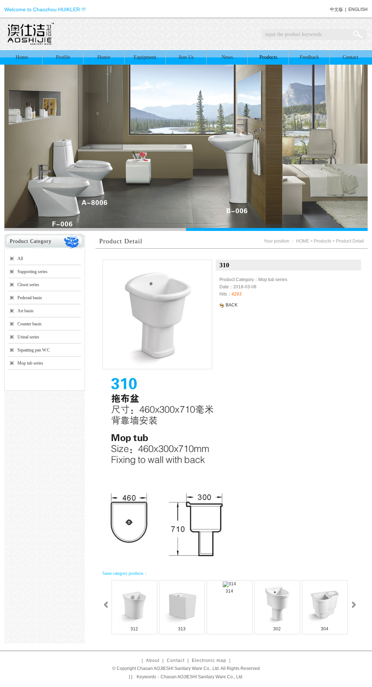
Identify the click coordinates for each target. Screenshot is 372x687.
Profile (63, 57)
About (152, 660)
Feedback (309, 57)
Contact (350, 57)
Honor (103, 57)
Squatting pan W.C (33, 350)
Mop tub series (30, 363)
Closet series (28, 284)
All (20, 258)
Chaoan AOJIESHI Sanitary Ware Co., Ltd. (202, 676)
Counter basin (29, 323)
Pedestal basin (29, 297)
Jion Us (186, 57)
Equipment (145, 57)
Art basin (25, 310)
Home (22, 57)
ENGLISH (358, 9)
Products (268, 57)
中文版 (336, 9)
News (227, 57)
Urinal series (28, 337)
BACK (231, 305)
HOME (302, 241)
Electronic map (209, 660)
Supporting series (32, 271)
